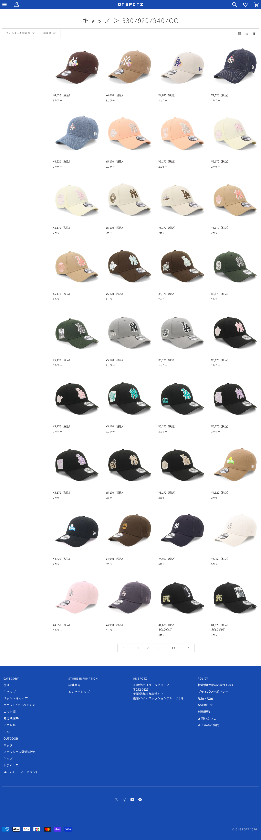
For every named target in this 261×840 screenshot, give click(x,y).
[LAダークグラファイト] (108, 564)
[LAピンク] (115, 564)
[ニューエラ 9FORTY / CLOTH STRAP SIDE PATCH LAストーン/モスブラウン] (182, 199)
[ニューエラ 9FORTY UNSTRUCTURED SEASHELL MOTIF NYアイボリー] (235, 530)
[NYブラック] (115, 498)
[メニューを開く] (8, 4)
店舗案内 (74, 685)
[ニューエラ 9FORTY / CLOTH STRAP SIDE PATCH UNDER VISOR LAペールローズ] (182, 133)
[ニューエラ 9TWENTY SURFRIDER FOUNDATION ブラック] (77, 530)
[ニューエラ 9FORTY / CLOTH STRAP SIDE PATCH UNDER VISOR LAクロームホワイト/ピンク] (77, 199)
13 (173, 648)
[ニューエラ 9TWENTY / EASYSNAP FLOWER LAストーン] (182, 67)
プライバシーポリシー (213, 691)
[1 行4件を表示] (254, 33)
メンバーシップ (79, 691)
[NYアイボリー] (123, 564)
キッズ (8, 758)
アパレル (9, 725)
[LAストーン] (55, 101)
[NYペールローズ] (115, 167)
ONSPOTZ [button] (140, 678)
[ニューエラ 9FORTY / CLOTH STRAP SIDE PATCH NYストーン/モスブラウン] (130, 199)
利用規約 (204, 711)
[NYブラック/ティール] (115, 432)
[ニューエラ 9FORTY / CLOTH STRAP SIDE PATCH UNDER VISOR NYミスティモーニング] (130, 332)
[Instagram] (124, 800)
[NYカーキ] (63, 101)
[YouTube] (132, 800)
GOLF (7, 731)
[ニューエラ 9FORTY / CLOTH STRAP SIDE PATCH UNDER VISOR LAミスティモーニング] (182, 332)
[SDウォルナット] (137, 564)
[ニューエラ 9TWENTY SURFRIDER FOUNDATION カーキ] (235, 464)
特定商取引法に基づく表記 (216, 685)
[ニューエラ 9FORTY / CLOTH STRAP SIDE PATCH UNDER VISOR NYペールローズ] (130, 133)
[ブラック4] (183, 635)
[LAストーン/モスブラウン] (108, 233)
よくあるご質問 (208, 725)
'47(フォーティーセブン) (20, 772)
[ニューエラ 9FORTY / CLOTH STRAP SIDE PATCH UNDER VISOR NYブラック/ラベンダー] (235, 398)
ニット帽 (9, 711)
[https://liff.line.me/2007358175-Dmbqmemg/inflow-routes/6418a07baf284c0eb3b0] (140, 800)
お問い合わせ (207, 718)
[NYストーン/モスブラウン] (115, 233)
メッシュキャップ (15, 698)
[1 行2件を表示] (239, 33)
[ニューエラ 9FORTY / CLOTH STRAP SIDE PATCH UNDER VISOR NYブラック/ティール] (130, 398)
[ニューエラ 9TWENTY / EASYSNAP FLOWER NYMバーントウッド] (77, 67)
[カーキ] (221, 498)
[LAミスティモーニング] (108, 366)
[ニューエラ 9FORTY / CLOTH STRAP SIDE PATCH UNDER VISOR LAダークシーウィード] (77, 332)
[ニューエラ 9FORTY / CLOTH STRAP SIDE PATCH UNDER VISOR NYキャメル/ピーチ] (235, 199)
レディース (10, 765)
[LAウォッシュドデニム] (214, 101)
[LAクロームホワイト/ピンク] (214, 167)
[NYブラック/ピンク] (221, 366)
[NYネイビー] (130, 564)
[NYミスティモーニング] (115, 366)
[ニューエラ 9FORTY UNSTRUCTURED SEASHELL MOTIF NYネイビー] (182, 530)
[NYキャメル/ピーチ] (221, 233)
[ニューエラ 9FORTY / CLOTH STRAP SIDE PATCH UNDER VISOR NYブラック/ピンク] (235, 332)
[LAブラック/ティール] (108, 432)
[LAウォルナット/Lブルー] (108, 299)
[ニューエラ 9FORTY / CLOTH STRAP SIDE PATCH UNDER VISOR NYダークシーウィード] (235, 266)
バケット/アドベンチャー (20, 705)
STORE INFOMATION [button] (83, 678)
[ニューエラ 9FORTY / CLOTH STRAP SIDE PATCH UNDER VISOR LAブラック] (182, 464)
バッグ (8, 745)
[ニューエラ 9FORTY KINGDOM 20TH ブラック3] (235, 597)
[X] (117, 800)
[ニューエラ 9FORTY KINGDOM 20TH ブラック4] (182, 597)
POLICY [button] (203, 678)
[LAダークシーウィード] (214, 299)
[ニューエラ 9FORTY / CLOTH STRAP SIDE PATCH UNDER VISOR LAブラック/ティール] (182, 398)
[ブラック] (214, 498)
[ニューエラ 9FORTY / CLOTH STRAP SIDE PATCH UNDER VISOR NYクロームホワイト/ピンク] (235, 133)
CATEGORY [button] (11, 678)
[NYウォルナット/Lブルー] (115, 299)
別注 (6, 685)
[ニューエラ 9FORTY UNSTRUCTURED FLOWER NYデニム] (235, 67)
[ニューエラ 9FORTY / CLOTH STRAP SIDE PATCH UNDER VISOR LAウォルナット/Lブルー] (182, 266)
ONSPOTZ (242, 829)
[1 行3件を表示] (246, 33)
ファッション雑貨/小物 (19, 751)
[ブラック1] (161, 635)
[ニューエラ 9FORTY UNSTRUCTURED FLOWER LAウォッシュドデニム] (77, 133)
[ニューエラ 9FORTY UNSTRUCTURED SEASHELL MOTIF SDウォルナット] (130, 530)
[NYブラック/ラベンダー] (221, 432)
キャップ (9, 691)
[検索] (231, 4)
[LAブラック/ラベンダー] (214, 432)
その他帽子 (11, 718)
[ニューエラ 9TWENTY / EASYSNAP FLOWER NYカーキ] (130, 67)
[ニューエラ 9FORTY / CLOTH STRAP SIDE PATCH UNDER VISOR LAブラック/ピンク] (77, 398)
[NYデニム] (221, 101)
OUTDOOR (10, 738)
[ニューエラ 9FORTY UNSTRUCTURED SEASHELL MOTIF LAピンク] (77, 597)
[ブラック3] (175, 635)
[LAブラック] (108, 498)
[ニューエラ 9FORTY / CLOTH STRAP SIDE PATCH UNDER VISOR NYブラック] (130, 464)
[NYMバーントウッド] (70, 101)
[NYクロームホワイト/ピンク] (221, 167)
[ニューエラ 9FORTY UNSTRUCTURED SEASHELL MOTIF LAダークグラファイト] (130, 597)
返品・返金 (205, 698)
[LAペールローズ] (108, 167)
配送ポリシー (207, 705)
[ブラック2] (168, 635)
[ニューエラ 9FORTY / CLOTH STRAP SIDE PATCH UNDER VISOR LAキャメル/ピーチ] (77, 266)
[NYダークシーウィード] (221, 299)
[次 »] (189, 648)
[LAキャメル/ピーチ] (214, 233)
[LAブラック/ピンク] (214, 366)
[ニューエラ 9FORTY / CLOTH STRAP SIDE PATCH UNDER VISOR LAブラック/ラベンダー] (77, 464)
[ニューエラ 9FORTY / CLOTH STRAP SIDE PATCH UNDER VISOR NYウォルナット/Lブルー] (130, 266)
